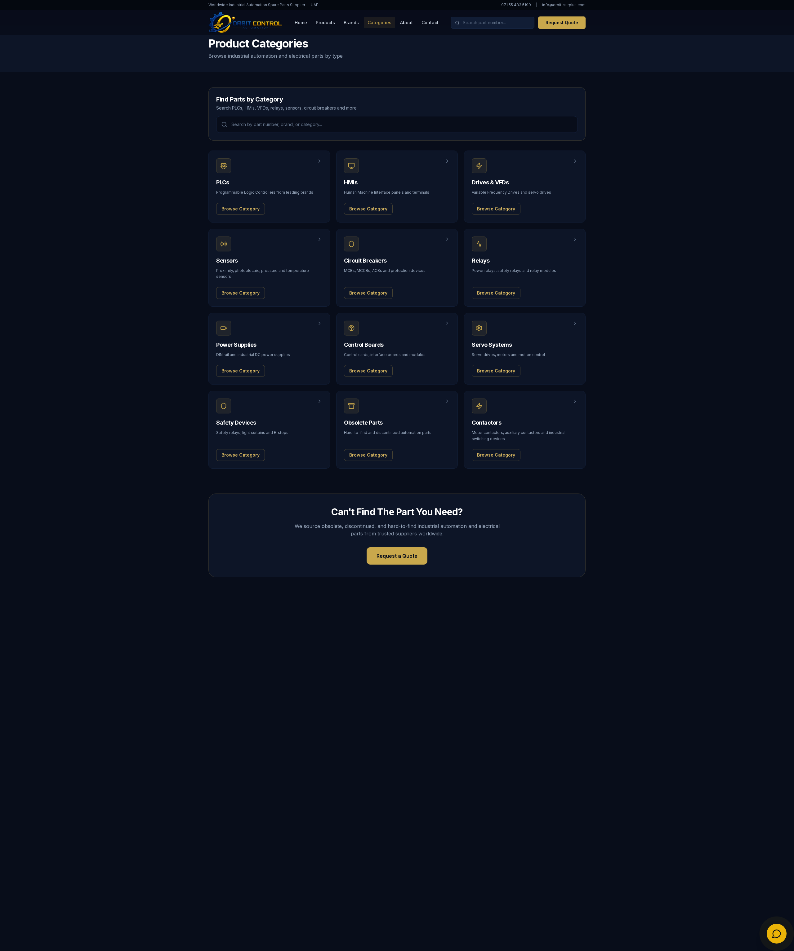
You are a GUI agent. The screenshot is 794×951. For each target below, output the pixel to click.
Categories (379, 22)
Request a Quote (397, 556)
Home (301, 22)
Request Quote (562, 22)
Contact (430, 22)
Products (325, 22)
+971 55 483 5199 (515, 4)
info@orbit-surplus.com (564, 4)
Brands (351, 22)
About (406, 22)
